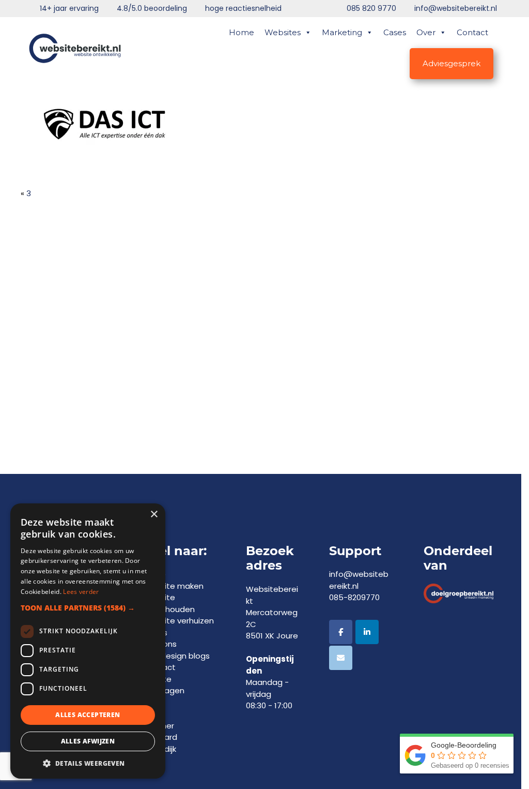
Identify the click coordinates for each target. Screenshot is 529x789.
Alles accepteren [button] (87, 714)
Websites (282, 32)
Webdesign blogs (176, 655)
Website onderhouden (169, 603)
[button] (88, 607)
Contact (472, 32)
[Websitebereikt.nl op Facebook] (340, 632)
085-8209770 (354, 597)
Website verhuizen (178, 620)
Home (241, 32)
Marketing (342, 32)
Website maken (173, 585)
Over (425, 32)
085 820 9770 (371, 8)
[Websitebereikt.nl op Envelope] (340, 658)
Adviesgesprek (451, 63)
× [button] (154, 514)
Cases (394, 32)
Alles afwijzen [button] (88, 741)
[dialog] (87, 641)
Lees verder (81, 591)
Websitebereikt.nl (74, 44)
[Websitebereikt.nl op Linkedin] (367, 632)
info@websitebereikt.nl (455, 8)
